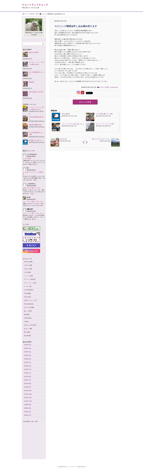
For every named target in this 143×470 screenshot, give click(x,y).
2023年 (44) (27, 355)
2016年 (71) (27, 380)
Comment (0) (114, 87)
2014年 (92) (27, 387)
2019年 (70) (27, 369)
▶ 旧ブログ (31, 245)
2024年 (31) (27, 352)
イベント (26, 276)
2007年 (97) (27, 411)
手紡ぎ (26, 297)
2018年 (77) (27, 373)
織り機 (26, 335)
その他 (26, 272)
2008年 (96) (27, 408)
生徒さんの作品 (28, 325)
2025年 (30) (27, 348)
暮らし (26, 311)
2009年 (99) (27, 404)
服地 (25, 314)
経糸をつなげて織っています (31, 188)
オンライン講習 (28, 279)
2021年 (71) (27, 362)
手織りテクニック (29, 300)
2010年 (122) (28, 401)
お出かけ (26, 265)
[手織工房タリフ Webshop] (31, 234)
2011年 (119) (27, 397)
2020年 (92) (27, 366)
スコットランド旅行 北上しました (33, 201)
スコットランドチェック (35, 4)
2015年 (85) (27, 383)
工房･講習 (27, 290)
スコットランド (28, 283)
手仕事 (26, 293)
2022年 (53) (27, 359)
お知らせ (26, 268)
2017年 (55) (27, 376)
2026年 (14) (27, 344)
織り (25, 332)
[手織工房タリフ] (31, 228)
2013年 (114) (28, 390)
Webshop (27, 261)
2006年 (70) (27, 415)
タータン (26, 286)
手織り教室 (27, 304)
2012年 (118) (28, 394)
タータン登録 (27, 158)
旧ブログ (101, 87)
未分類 (107, 87)
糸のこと (26, 328)
